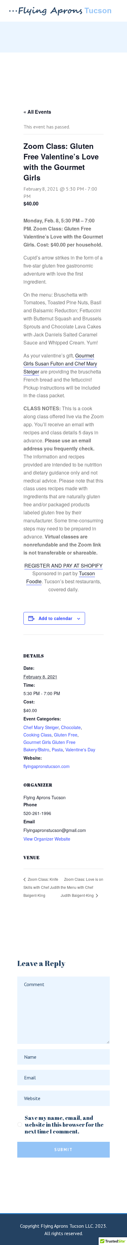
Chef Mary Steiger (41, 727)
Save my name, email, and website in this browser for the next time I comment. (64, 1124)
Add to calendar (55, 618)
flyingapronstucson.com (46, 766)
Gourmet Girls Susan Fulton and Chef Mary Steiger (60, 363)
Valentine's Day (80, 749)
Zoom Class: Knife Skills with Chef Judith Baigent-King (41, 887)
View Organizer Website (46, 839)
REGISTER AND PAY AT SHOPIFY (63, 565)
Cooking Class (37, 735)
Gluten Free (65, 735)
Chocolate (71, 727)
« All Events (37, 111)
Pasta (57, 749)
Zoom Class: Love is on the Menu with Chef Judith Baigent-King (82, 887)
